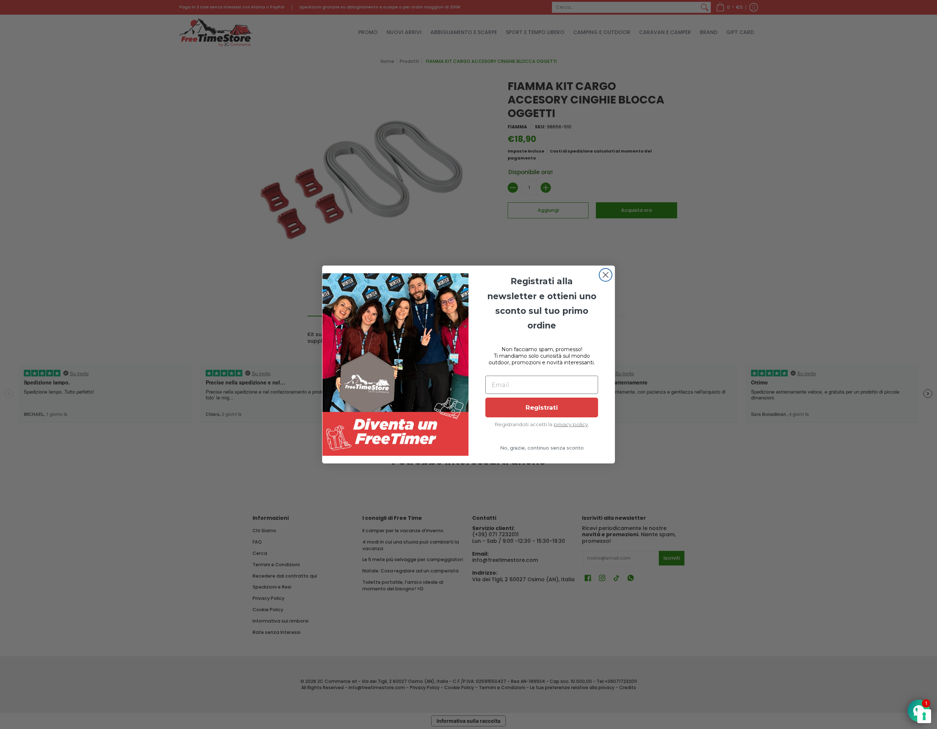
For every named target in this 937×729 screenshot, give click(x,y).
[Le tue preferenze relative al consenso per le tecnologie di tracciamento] (924, 716)
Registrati (542, 407)
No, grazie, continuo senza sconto (542, 448)
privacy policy (571, 424)
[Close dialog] (605, 274)
